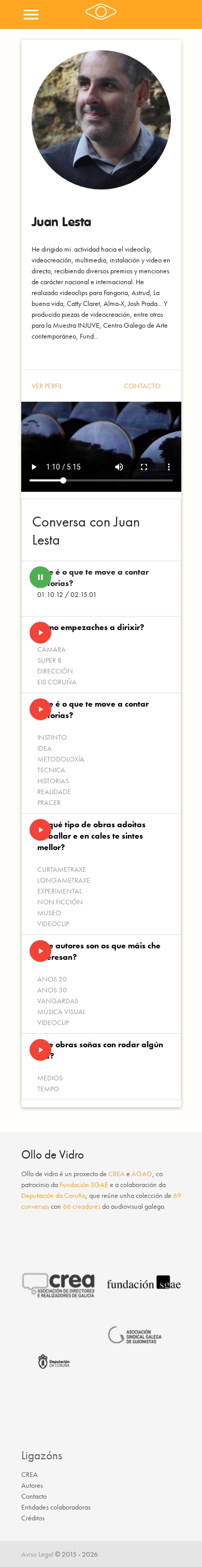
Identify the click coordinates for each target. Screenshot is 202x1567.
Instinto (52, 737)
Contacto (142, 385)
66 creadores (81, 1206)
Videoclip (53, 923)
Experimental (59, 891)
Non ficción (60, 901)
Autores (32, 1485)
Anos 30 (52, 989)
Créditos (33, 1517)
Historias (53, 780)
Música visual (61, 1011)
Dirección (55, 671)
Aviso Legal (37, 1554)
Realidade (54, 791)
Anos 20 (52, 979)
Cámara (51, 649)
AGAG (142, 1173)
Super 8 (49, 660)
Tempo (48, 1088)
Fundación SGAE (84, 1184)
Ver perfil (47, 385)
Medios (50, 1077)
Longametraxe (63, 880)
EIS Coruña (57, 681)
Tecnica (51, 769)
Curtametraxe (61, 869)
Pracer (49, 802)
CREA (116, 1173)
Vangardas (57, 1000)
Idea (44, 748)
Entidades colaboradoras (56, 1507)
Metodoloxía (60, 759)
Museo (49, 912)
